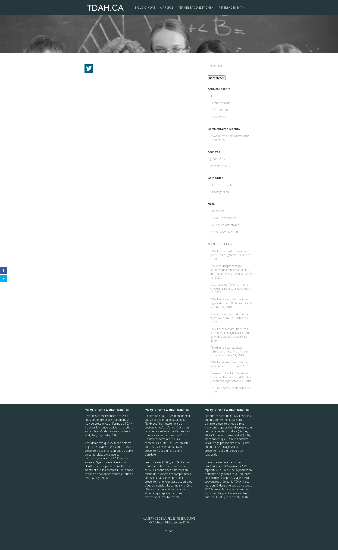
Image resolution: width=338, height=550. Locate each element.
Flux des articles (223, 218)
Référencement (220, 103)
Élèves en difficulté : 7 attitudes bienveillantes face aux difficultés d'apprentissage (230, 377)
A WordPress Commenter (226, 136)
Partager (169, 530)
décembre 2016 (220, 166)
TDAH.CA (105, 7)
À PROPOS (167, 7)
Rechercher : (216, 66)
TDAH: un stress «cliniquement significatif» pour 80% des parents (231, 301)
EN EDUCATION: (222, 244)
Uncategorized (219, 192)
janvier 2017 (218, 159)
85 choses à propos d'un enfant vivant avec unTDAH (230, 316)
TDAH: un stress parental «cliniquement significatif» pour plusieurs (229, 351)
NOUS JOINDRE (145, 7)
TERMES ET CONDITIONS (196, 7)
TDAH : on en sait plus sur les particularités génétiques (228, 253)
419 (212, 96)
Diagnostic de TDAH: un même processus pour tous (229, 286)
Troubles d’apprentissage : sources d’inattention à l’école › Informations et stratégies (229, 270)
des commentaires (224, 225)
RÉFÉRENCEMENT (231, 7)
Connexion (217, 211)
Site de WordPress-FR (224, 232)
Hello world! (217, 117)
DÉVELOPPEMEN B (222, 110)
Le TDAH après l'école (224, 388)
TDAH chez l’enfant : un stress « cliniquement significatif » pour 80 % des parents (230, 333)
